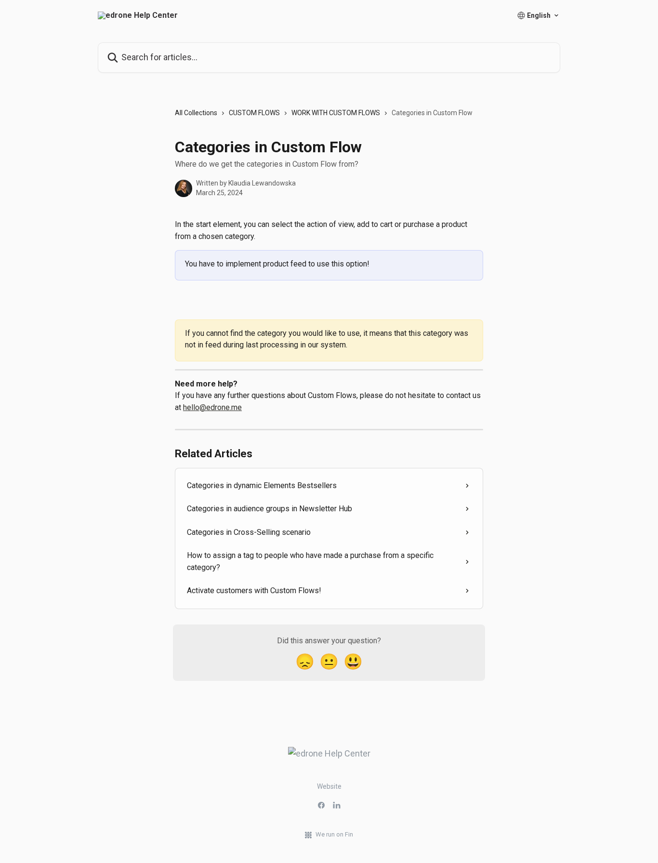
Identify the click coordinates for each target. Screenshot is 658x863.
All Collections (196, 113)
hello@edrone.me (212, 407)
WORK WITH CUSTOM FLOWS (335, 113)
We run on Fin (334, 834)
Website (329, 786)
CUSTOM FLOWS (254, 113)
